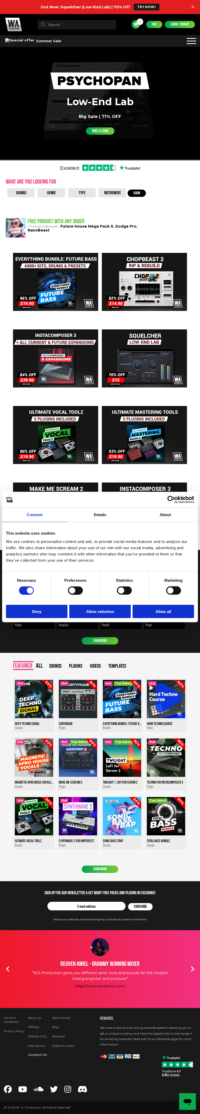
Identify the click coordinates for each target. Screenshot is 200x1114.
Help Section (37, 1046)
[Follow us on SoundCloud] (38, 1091)
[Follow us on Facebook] (8, 1091)
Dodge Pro (125, 226)
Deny (36, 611)
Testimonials (61, 1018)
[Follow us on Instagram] (67, 1091)
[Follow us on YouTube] (22, 1091)
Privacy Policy (14, 1031)
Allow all (163, 611)
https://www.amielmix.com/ (100, 986)
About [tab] (165, 514)
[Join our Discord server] (83, 1091)
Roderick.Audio (63, 1046)
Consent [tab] (34, 514)
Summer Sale (48, 41)
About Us (34, 1018)
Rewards (58, 1036)
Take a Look (100, 131)
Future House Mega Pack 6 (86, 226)
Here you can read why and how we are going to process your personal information (100, 919)
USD (154, 24)
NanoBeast (38, 230)
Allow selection (100, 611)
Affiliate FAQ (37, 1036)
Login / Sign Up (180, 24)
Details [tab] (100, 514)
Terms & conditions (11, 1020)
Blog (55, 1027)
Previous (7, 969)
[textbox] (77, 24)
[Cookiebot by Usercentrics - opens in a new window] (171, 500)
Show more (100, 641)
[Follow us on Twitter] (54, 1091)
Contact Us (37, 1055)
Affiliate (33, 1027)
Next (192, 969)
